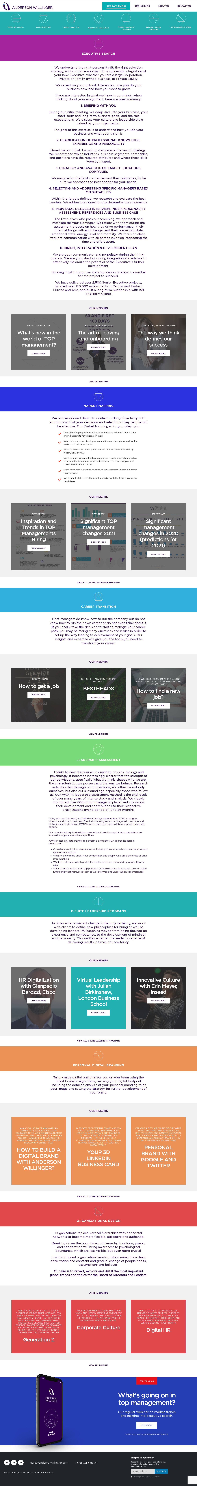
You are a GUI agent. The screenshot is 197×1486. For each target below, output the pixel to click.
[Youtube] (21, 1462)
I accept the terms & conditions (147, 1476)
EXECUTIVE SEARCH (16, 27)
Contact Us (184, 6)
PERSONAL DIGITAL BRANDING (153, 28)
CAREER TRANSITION (71, 27)
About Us (163, 6)
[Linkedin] (14, 1462)
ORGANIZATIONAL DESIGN (181, 27)
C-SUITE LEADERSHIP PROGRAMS (126, 28)
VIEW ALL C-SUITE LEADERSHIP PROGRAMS (146, 1434)
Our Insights (142, 6)
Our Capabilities (116, 6)
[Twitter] (7, 1462)
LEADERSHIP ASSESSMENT (98, 28)
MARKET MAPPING (43, 27)
